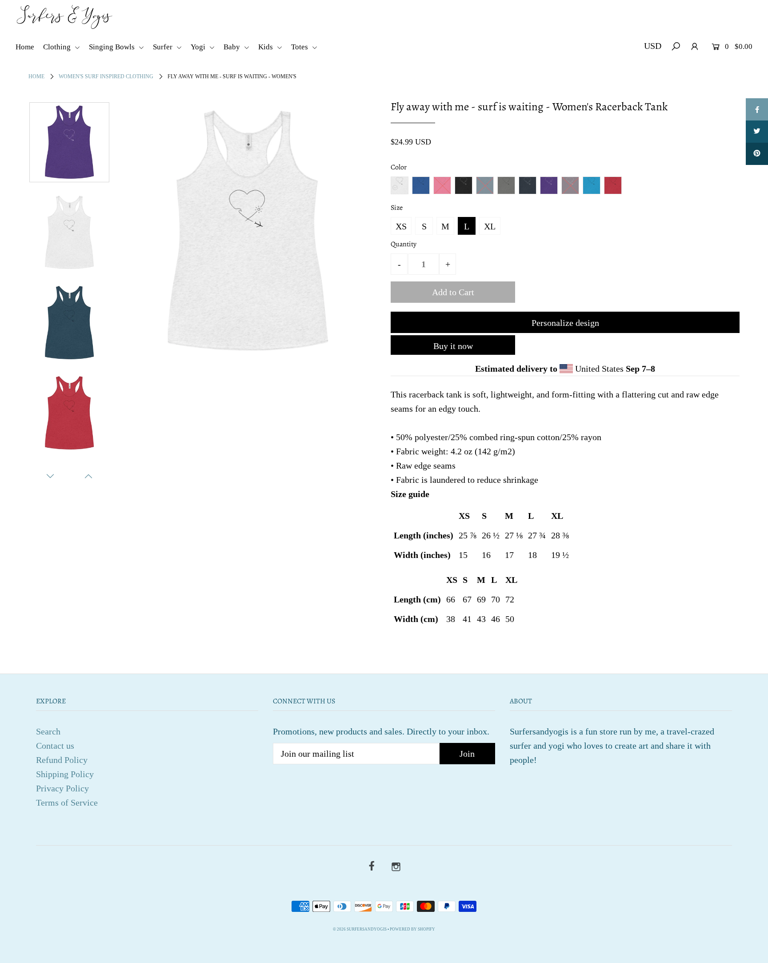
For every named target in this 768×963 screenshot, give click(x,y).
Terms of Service (67, 802)
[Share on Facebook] (757, 109)
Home (25, 47)
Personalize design (565, 323)
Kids (266, 47)
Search (48, 731)
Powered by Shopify (412, 929)
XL (490, 226)
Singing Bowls (112, 47)
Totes (300, 47)
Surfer (163, 47)
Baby (233, 47)
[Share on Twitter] (757, 131)
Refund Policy (62, 760)
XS (401, 226)
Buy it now (453, 346)
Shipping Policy (65, 774)
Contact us (55, 745)
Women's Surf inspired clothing (106, 76)
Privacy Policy (62, 788)
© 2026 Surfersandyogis (360, 929)
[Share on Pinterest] (757, 154)
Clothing (57, 47)
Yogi (199, 47)
